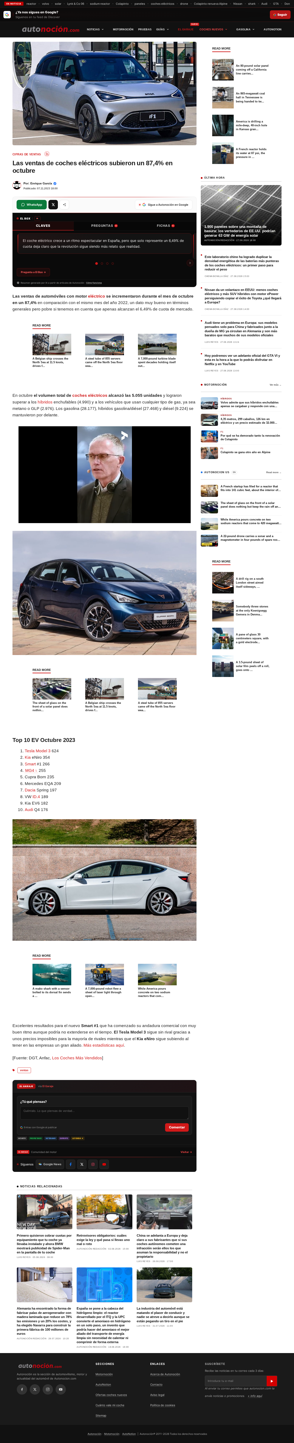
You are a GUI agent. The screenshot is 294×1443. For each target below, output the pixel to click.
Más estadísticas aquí (104, 1045)
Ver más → (276, 384)
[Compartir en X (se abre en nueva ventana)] (53, 204)
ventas (24, 1070)
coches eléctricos (89, 395)
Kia (28, 757)
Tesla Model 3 (38, 751)
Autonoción (94, 1433)
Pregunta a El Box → (33, 272)
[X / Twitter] (35, 1389)
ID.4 (36, 796)
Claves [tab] (43, 226)
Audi (29, 809)
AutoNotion (273, 29)
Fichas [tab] (165, 226)
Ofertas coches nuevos (111, 1395)
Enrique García (41, 183)
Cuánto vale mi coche (110, 1405)
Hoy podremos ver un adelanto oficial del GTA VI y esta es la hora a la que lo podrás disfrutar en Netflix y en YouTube (242, 360)
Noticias (93, 29)
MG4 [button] (29, 770)
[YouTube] (61, 1389)
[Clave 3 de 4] (107, 263)
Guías (160, 29)
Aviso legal (157, 1395)
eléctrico (96, 296)
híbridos (45, 402)
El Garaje (185, 29)
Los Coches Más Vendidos (77, 1058)
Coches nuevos (211, 29)
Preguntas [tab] (104, 226)
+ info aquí (255, 1396)
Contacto (156, 1384)
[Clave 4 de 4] (112, 263)
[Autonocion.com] (50, 28)
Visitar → (186, 1152)
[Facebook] (22, 1389)
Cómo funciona (94, 282)
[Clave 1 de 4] (96, 263)
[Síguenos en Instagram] (93, 1164)
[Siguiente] (190, 263)
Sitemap (101, 1415)
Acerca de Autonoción (165, 1374)
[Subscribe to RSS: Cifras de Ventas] (47, 154)
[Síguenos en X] (82, 1164)
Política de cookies (162, 1405)
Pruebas (145, 29)
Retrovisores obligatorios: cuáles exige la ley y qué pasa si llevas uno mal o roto (103, 1240)
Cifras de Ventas (26, 154)
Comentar (177, 1127)
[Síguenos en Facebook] (70, 1164)
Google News (52, 1164)
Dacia (30, 790)
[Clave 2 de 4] (102, 263)
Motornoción (123, 29)
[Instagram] (48, 1389)
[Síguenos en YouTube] (104, 1164)
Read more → (274, 472)
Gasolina (243, 29)
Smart (30, 764)
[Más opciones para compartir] (64, 204)
